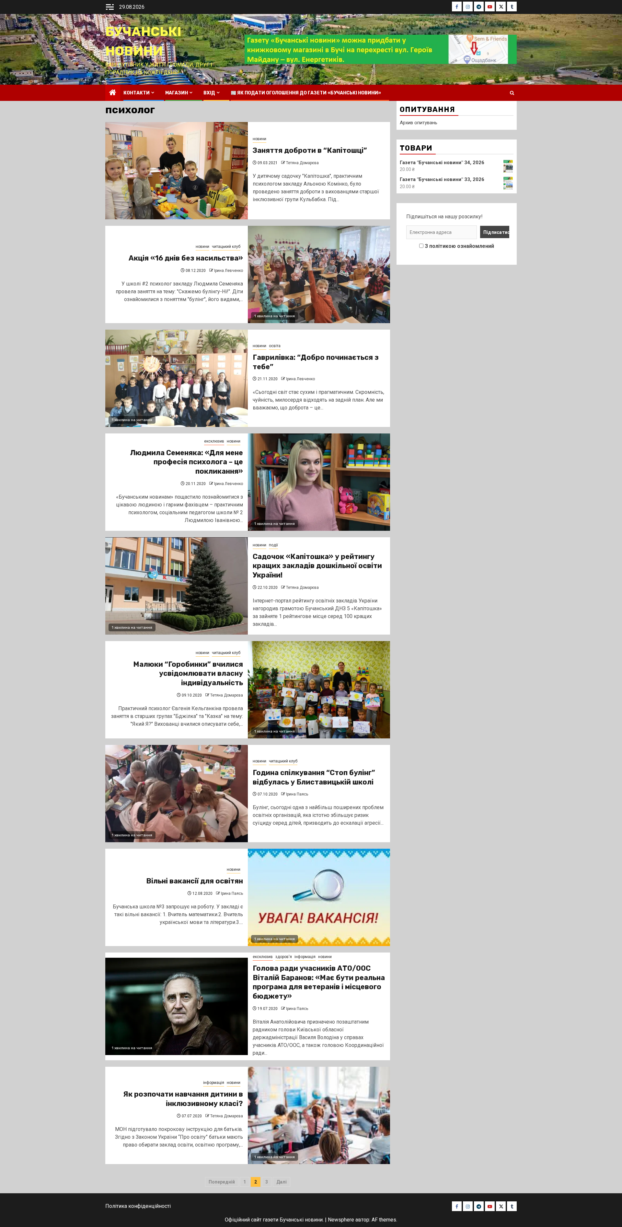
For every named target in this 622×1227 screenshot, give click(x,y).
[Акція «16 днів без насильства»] (319, 274)
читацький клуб (226, 246)
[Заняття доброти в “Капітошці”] (176, 170)
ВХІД (209, 93)
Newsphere (341, 1220)
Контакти (136, 93)
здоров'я (283, 956)
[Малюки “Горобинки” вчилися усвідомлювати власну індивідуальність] (319, 689)
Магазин (176, 93)
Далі (281, 1181)
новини (259, 139)
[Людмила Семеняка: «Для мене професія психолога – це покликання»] (319, 482)
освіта (275, 346)
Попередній (222, 1181)
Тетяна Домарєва (302, 163)
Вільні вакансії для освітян (194, 881)
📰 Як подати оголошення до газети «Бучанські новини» (306, 93)
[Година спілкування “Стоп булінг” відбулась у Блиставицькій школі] (176, 793)
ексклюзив (214, 441)
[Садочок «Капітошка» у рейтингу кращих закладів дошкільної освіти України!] (176, 586)
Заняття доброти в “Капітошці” (310, 150)
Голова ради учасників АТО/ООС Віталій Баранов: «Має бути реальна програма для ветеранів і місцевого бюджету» (319, 982)
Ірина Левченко (228, 270)
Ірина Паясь (297, 794)
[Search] (512, 93)
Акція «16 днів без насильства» (186, 258)
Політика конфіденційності (138, 1206)
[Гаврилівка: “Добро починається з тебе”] (176, 378)
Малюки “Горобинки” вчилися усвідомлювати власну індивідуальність (188, 673)
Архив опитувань (418, 123)
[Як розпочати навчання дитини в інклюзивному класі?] (319, 1115)
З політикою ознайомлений (459, 246)
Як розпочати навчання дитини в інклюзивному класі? (183, 1099)
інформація (305, 956)
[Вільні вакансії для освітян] (319, 897)
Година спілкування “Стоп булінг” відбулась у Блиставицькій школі (314, 777)
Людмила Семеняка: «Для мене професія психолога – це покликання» (186, 462)
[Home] (112, 93)
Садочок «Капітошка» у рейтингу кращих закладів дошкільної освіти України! (317, 565)
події (273, 545)
